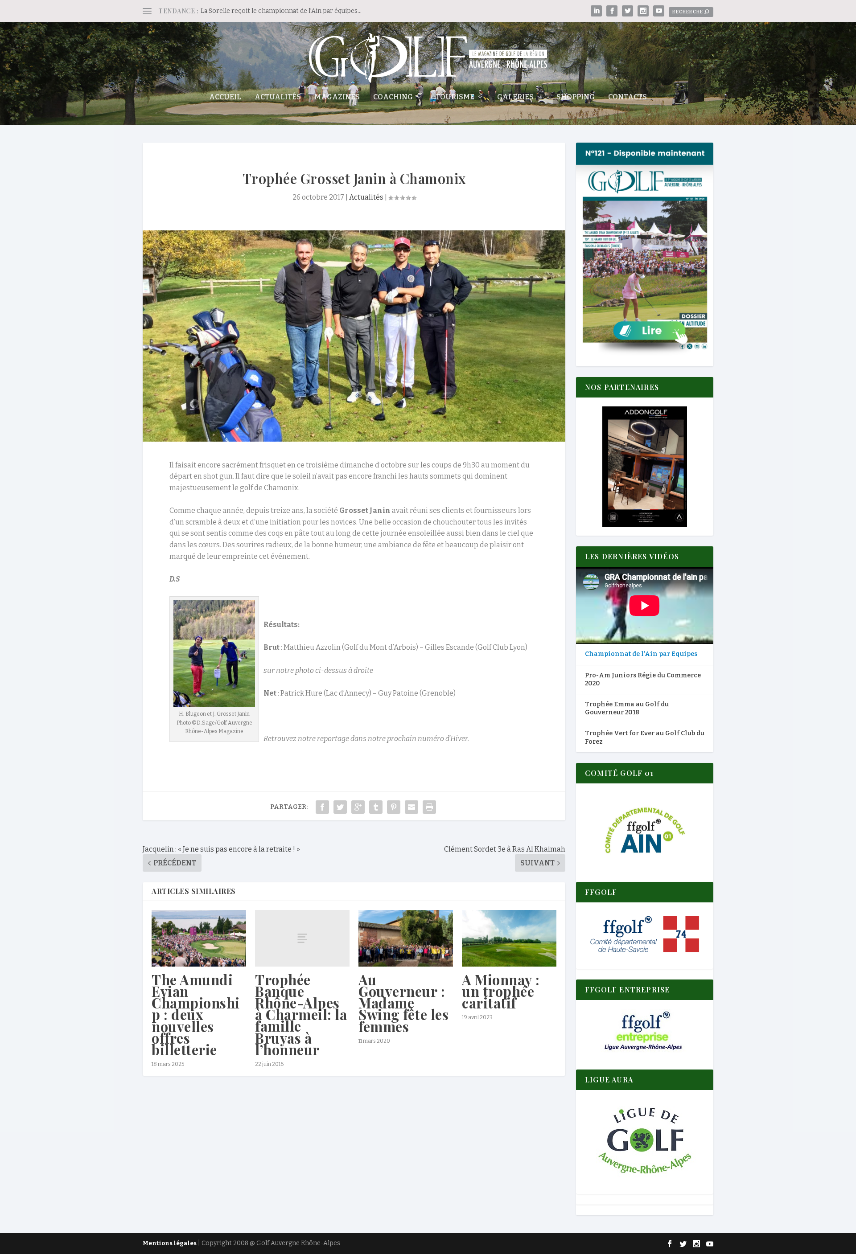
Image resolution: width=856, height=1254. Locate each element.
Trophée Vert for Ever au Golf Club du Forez (644, 737)
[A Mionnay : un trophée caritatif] (509, 938)
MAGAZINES (337, 97)
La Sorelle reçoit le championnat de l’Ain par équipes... (281, 11)
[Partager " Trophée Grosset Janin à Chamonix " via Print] (429, 807)
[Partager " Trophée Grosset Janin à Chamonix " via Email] (411, 807)
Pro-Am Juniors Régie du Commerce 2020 (643, 679)
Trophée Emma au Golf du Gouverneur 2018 (627, 708)
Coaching (393, 97)
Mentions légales (170, 1243)
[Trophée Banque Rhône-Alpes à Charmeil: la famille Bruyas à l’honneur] (302, 938)
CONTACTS (627, 97)
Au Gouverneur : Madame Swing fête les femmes (403, 1003)
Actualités (278, 97)
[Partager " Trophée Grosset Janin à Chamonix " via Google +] (358, 807)
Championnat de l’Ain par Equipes (641, 654)
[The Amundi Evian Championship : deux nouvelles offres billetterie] (199, 938)
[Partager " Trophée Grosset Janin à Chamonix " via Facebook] (322, 807)
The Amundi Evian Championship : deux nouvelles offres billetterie (196, 1014)
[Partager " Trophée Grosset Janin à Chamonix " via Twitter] (340, 807)
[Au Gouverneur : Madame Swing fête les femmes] (405, 938)
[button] (644, 466)
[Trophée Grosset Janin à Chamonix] (354, 336)
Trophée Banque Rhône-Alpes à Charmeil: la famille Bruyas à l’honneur (301, 1014)
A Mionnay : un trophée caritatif (501, 991)
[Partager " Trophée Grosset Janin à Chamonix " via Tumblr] (376, 807)
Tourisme (455, 97)
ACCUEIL (225, 97)
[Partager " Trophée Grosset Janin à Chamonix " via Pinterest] (394, 807)
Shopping (575, 97)
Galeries (515, 97)
